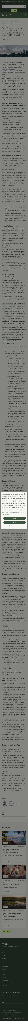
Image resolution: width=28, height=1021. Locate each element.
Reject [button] (14, 522)
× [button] (24, 494)
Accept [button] (15, 518)
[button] (14, 526)
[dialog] (14, 510)
